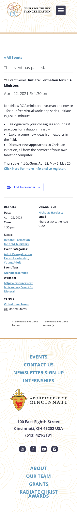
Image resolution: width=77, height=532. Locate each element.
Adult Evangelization (18, 254)
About (38, 468)
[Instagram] (22, 449)
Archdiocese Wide (16, 273)
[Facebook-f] (33, 449)
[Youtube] (44, 449)
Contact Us (39, 364)
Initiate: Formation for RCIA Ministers (17, 242)
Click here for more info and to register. (35, 168)
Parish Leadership (16, 258)
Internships (38, 380)
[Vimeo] (54, 449)
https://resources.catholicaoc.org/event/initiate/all (18, 287)
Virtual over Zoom (16, 304)
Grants (38, 483)
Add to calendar (24, 187)
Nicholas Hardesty (50, 212)
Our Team (38, 476)
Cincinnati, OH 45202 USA (38, 428)
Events (38, 356)
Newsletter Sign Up (38, 372)
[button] (61, 10)
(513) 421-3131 (38, 435)
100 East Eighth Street (38, 422)
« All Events (13, 57)
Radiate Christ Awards (39, 493)
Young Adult (12, 262)
